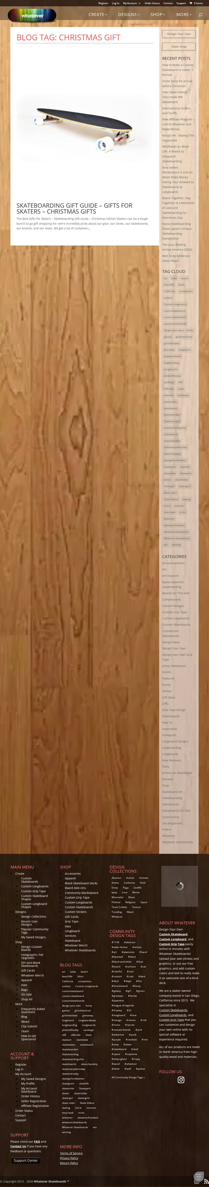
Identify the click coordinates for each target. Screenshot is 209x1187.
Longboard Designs (175, 741)
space (116, 1054)
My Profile (28, 1083)
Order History (30, 1096)
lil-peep (117, 1010)
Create (96, 14)
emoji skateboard (174, 666)
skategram (170, 467)
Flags (126, 887)
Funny (166, 685)
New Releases (171, 760)
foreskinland (120, 986)
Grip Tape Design (174, 710)
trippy (136, 1059)
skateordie (170, 473)
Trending (117, 912)
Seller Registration (33, 1101)
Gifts (165, 703)
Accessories (73, 873)
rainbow (132, 1039)
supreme (132, 1054)
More (182, 14)
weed (116, 1064)
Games (167, 691)
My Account (130, 3)
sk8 (180, 382)
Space (143, 902)
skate (181, 388)
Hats (24, 985)
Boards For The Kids (176, 593)
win (166, 544)
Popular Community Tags (34, 930)
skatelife (185, 467)
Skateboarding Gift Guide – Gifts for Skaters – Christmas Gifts (74, 208)
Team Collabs (119, 907)
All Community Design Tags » (128, 1077)
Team (25, 1031)
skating (186, 499)
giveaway (169, 349)
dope (128, 981)
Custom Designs (173, 606)
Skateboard (72, 941)
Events (166, 672)
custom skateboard (175, 317)
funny (190, 330)
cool (131, 971)
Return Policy (69, 1163)
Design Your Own (179, 34)
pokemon (118, 1034)
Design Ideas (171, 642)
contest (168, 297)
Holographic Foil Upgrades (32, 956)
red (145, 1039)
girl (129, 991)
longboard (184, 349)
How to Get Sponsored (28, 1037)
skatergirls (185, 486)
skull (135, 1049)
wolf (128, 1068)
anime (137, 947)
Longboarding (171, 748)
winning (176, 544)
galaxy (117, 991)
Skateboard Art (172, 792)
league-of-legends (123, 1005)
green (141, 991)
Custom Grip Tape (174, 612)
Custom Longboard (172, 939)
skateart (168, 395)
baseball (118, 956)
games (168, 337)
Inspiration (169, 729)
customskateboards (175, 323)
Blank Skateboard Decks (81, 883)
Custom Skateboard (173, 934)
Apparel (26, 980)
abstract (130, 942)
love (134, 1015)
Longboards (170, 369)
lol (130, 1010)
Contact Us (18, 1146)
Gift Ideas (168, 697)
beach (184, 278)
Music (131, 897)
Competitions (171, 599)
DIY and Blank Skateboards (30, 964)
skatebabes (170, 402)
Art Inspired (170, 576)
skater (167, 479)
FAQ (37, 1141)
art (165, 278)
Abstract (116, 878)
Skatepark (185, 473)
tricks (182, 512)
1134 (116, 942)
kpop (114, 892)
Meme (136, 892)
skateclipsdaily (172, 441)
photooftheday (172, 376)
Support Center (26, 1160)
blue (140, 961)
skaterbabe (181, 479)
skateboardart (172, 414)
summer (179, 506)
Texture (136, 907)
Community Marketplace (81, 893)
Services (70, 936)
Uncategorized (172, 823)
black (133, 956)
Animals (143, 878)
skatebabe (183, 395)
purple (117, 1039)
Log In (115, 3)
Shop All (26, 999)
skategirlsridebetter (175, 460)
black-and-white (122, 961)
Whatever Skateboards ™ (51, 1181)
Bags (24, 990)
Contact (168, 3)
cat (144, 966)
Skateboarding (172, 421)
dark (142, 976)
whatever (169, 518)
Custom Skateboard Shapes (34, 897)
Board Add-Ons (75, 888)
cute (131, 976)
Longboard (72, 931)
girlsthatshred (184, 337)
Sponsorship (170, 817)
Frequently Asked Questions (33, 1010)
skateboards (171, 434)
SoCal (167, 506)
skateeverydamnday (175, 447)
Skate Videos (171, 499)
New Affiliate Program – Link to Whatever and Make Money (178, 124)
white (116, 1068)
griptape (118, 996)
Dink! (143, 882)
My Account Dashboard (29, 1089)
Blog (24, 1017)
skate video (170, 492)
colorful (117, 971)
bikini (181, 284)
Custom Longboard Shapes (34, 905)
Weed (130, 912)
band (144, 952)
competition (185, 291)
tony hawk (169, 512)
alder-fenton (120, 947)
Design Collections (33, 916)
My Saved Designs (33, 937)
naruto (131, 1025)
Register (103, 3)
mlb (144, 1020)
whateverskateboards (176, 532)
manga (117, 1020)
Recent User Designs (29, 922)
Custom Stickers (76, 912)
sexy (116, 1044)
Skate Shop (179, 46)
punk (133, 1034)
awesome (129, 952)
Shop (156, 14)
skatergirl (169, 486)
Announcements (173, 563)
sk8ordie (169, 388)
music (116, 1025)
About (25, 1021)
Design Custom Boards (31, 948)
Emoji (115, 887)
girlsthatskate (171, 343)
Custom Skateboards (176, 625)
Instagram (169, 735)
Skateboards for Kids (176, 811)
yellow (141, 1068)
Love (124, 892)
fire (140, 981)
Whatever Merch (32, 975)
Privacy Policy (69, 1158)
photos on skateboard (177, 773)
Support (181, 3)
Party (165, 766)
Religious (130, 902)
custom (117, 976)
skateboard (170, 408)
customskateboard (174, 311)
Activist (130, 878)
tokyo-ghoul (120, 1059)
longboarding (171, 362)
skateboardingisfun (175, 427)
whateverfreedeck (174, 525)
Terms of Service (71, 1153)
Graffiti (138, 887)
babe (174, 278)
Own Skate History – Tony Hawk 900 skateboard (175, 97)
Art (164, 569)
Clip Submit (29, 1026)
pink (139, 1029)
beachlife (169, 284)
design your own (173, 330)
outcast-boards (122, 1029)
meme (132, 1020)
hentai (133, 996)
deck (116, 981)
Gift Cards (28, 970)
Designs (127, 14)
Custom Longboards (175, 304)
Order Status (152, 3)
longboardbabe (172, 356)
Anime (115, 882)
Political (116, 902)
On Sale (26, 994)
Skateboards (170, 804)
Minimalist (117, 897)
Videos (166, 829)
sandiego (169, 382)
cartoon (131, 966)
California (169, 291)
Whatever (168, 836)
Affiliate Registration (35, 1106)
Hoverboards (171, 716)
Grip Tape (71, 921)
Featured (168, 678)
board (116, 966)
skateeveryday (172, 453)
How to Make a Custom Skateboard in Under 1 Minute (177, 70)
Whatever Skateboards (177, 538)
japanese (118, 1000)
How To (167, 722)
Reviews (167, 779)
